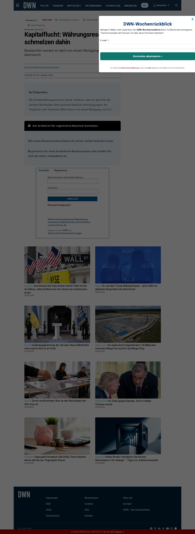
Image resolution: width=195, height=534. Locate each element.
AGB (149, 68)
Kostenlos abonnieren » (147, 56)
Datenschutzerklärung (130, 68)
